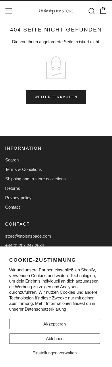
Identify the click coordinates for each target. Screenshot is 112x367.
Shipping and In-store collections (35, 178)
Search (12, 159)
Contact (12, 207)
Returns (12, 188)
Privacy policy (18, 197)
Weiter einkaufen (56, 97)
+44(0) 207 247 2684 (24, 245)
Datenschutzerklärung (45, 309)
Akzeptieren (54, 323)
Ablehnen (54, 338)
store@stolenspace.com (28, 236)
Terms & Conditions (23, 169)
